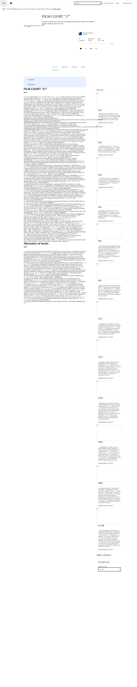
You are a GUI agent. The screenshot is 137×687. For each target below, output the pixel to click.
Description (55, 67)
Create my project (127, 3)
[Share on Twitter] (91, 49)
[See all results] (99, 3)
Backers (83, 67)
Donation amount (102, 566)
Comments (74, 67)
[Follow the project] (81, 49)
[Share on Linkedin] (96, 49)
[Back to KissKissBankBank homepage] (10, 3)
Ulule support (57, 9)
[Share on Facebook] (86, 49)
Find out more (31, 84)
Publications (65, 67)
